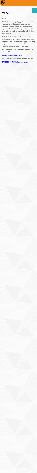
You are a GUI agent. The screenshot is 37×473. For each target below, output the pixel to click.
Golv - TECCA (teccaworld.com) (12, 55)
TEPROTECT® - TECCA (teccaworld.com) (15, 62)
